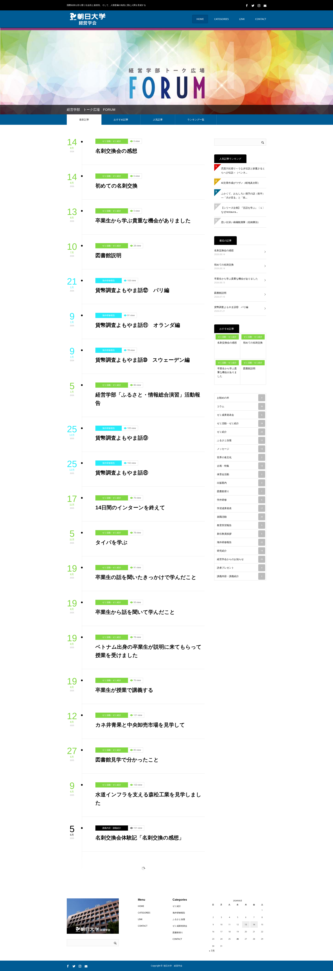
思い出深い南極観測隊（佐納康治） (240, 220)
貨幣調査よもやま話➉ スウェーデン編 (142, 358)
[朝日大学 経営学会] (87, 17)
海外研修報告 (108, 278)
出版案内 (239, 481)
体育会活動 (239, 472)
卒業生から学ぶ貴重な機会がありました (143, 219)
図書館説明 (108, 254)
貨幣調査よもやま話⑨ (121, 436)
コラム (240, 404)
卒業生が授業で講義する (124, 688)
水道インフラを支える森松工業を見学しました (148, 797)
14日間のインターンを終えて (130, 506)
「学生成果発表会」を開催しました (137, 906)
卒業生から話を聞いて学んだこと (135, 610)
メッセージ (240, 447)
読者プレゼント (239, 566)
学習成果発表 (240, 506)
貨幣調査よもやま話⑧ (121, 471)
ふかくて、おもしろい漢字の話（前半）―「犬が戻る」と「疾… (243, 194)
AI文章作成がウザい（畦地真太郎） (240, 181)
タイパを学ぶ (111, 541)
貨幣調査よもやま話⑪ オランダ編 (137, 323)
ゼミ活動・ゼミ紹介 (111, 139)
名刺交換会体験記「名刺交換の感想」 (139, 836)
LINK (242, 17)
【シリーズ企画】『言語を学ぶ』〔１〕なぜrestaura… (243, 208)
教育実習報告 (239, 523)
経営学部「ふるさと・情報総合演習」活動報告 (147, 397)
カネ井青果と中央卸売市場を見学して (140, 723)
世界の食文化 (239, 455)
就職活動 (240, 515)
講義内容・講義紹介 (111, 826)
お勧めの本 (239, 396)
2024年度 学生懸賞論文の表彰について (143, 940)
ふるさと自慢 (240, 438)
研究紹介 (240, 549)
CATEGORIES (221, 17)
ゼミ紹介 (240, 430)
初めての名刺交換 (116, 184)
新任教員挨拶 (239, 532)
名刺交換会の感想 (116, 149)
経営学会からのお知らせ (113, 930)
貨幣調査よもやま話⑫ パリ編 (132, 288)
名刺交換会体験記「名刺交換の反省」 (139, 871)
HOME (200, 17)
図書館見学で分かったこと (127, 758)
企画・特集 (240, 464)
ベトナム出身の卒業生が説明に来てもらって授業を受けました (148, 649)
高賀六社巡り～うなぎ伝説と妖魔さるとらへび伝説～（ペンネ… (243, 169)
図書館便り (239, 489)
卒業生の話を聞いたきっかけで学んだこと (146, 575)
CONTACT (260, 17)
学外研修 (239, 498)
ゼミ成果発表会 (109, 896)
